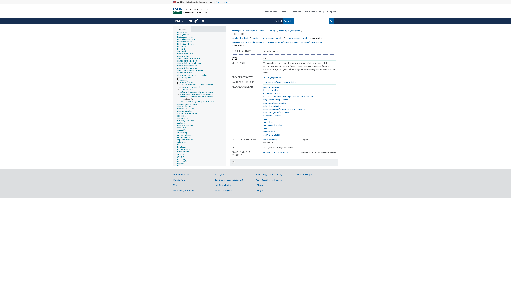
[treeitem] (185, 34)
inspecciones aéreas (272, 115)
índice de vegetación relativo (276, 112)
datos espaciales (270, 90)
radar (265, 128)
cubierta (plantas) (271, 87)
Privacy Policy (220, 174)
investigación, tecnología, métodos (248, 30)
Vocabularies (271, 11)
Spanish (287, 21)
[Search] (331, 21)
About (284, 11)
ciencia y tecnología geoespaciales (267, 38)
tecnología (272, 30)
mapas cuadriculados (272, 125)
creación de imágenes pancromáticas (279, 82)
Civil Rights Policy (222, 185)
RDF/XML (267, 152)
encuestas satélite (271, 93)
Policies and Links (181, 174)
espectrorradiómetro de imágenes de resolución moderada (289, 96)
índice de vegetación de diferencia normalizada (284, 109)
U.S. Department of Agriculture (195, 12)
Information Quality (223, 190)
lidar (265, 118)
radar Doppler (269, 131)
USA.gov (259, 190)
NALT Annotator (313, 11)
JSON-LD (284, 152)
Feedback (296, 11)
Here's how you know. (220, 2)
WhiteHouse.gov (304, 174)
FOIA (175, 185)
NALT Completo (189, 21)
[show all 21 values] (272, 134)
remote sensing (270, 139)
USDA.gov (260, 185)
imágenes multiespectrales (275, 99)
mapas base (268, 122)
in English (331, 11)
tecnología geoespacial (289, 30)
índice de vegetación (272, 106)
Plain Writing (179, 179)
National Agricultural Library (269, 174)
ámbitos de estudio (240, 38)
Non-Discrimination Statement (228, 179)
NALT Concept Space (196, 9)
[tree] (199, 99)
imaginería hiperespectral (275, 103)
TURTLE (275, 152)
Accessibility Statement (184, 190)
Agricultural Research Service (269, 179)
